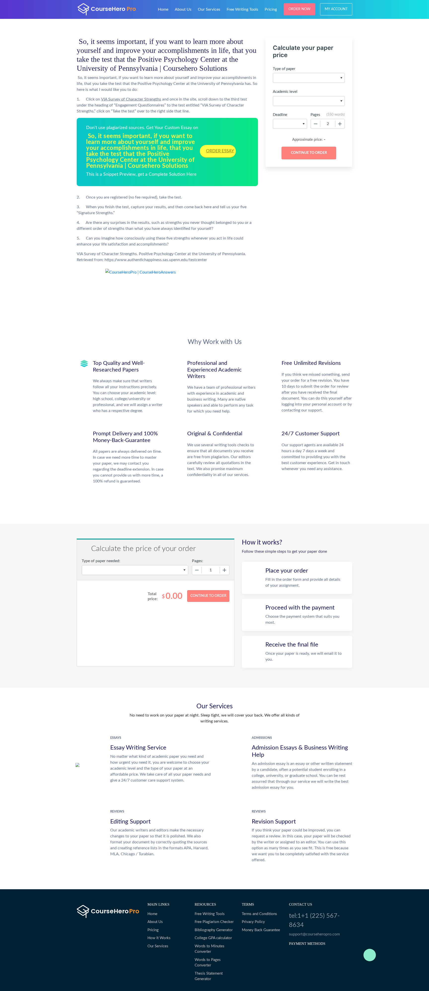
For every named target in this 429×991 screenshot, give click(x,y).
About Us (183, 9)
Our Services (209, 9)
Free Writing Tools (242, 9)
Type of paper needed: (101, 561)
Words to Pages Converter (208, 962)
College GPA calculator (213, 938)
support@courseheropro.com (314, 934)
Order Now (299, 9)
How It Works (159, 938)
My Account (336, 9)
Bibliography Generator (214, 930)
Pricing (271, 9)
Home (163, 9)
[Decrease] (315, 124)
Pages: (197, 561)
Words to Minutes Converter (209, 949)
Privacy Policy (253, 922)
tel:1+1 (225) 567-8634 (314, 920)
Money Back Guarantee (261, 930)
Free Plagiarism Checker (214, 922)
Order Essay (220, 151)
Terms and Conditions (259, 914)
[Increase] (340, 124)
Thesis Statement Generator (209, 976)
